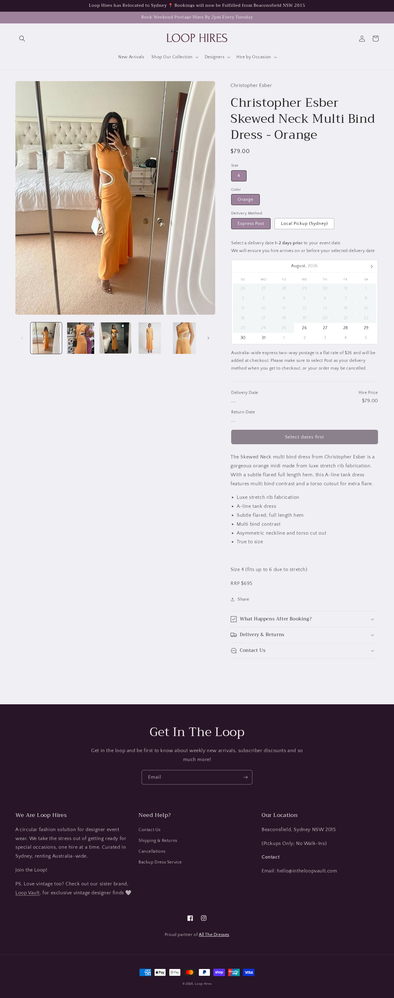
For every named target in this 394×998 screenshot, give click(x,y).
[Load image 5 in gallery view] (184, 338)
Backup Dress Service (160, 862)
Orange (245, 199)
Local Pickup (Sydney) (304, 223)
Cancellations (152, 851)
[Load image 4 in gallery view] (150, 338)
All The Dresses (214, 934)
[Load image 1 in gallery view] (46, 338)
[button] (22, 38)
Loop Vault (27, 893)
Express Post (251, 223)
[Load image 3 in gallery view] (115, 338)
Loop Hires (203, 984)
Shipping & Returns (158, 840)
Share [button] (243, 599)
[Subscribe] (245, 777)
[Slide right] (208, 338)
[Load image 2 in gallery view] (80, 338)
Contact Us (150, 829)
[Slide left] (22, 338)
